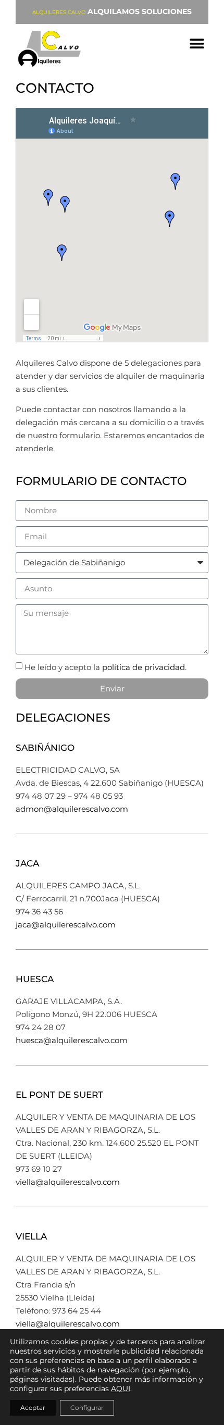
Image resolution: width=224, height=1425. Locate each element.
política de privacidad (143, 667)
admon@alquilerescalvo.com (72, 809)
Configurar (87, 1407)
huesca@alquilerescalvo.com (72, 1040)
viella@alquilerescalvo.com (68, 1182)
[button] (196, 43)
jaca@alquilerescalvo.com (66, 925)
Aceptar (32, 1407)
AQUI (120, 1388)
